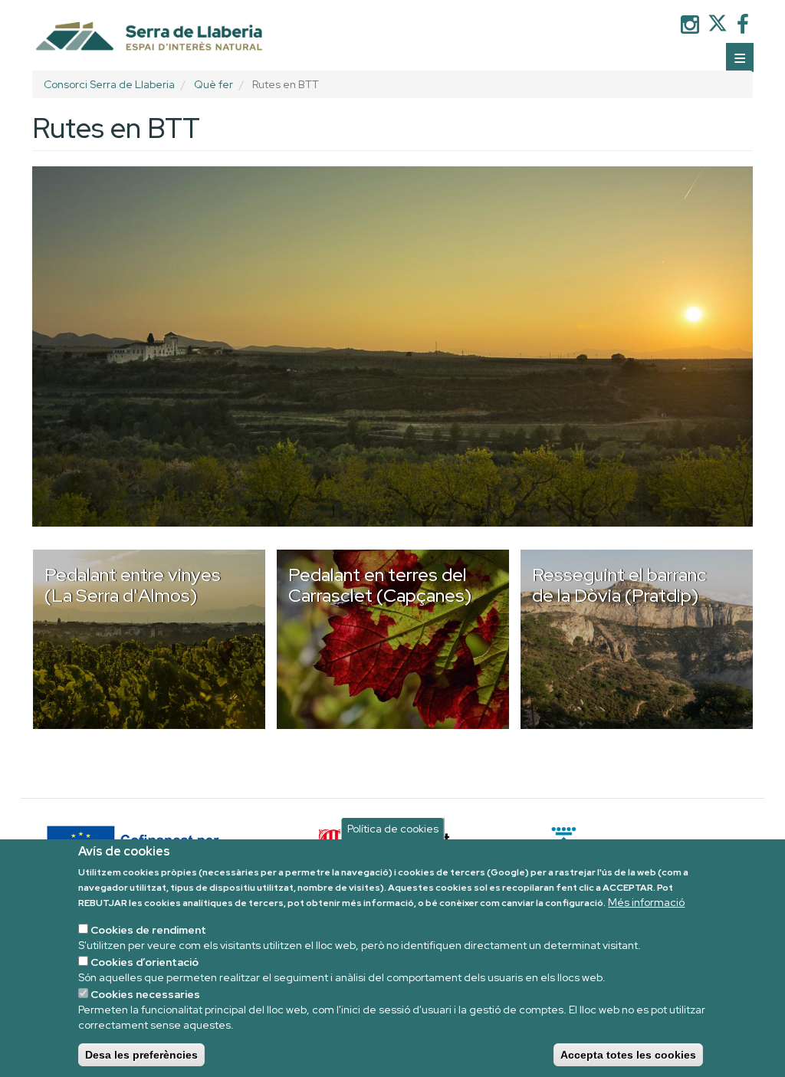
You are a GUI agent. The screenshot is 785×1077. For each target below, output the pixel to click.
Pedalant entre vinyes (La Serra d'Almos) (132, 584)
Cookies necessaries (145, 994)
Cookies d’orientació (144, 962)
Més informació (646, 902)
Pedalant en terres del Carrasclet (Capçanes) (380, 584)
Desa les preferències (141, 1055)
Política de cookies (392, 829)
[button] (392, 346)
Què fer (213, 84)
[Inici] (144, 37)
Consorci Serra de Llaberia (109, 84)
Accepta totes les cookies (628, 1055)
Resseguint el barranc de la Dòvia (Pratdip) (619, 584)
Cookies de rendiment (148, 930)
